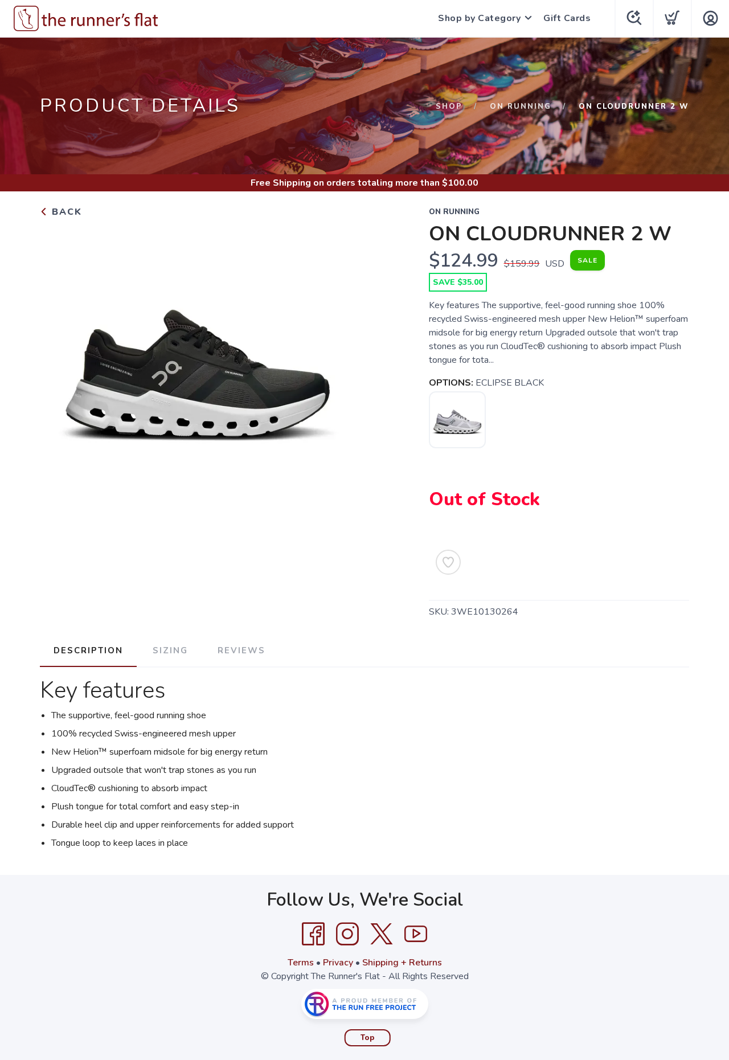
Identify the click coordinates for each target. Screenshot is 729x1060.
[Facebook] (313, 934)
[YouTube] (416, 934)
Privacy (338, 962)
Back (65, 212)
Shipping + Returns (402, 962)
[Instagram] (347, 934)
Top (368, 1038)
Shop (449, 106)
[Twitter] (381, 934)
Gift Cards (567, 18)
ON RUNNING (520, 106)
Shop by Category (479, 18)
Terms (301, 962)
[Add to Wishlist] (448, 562)
